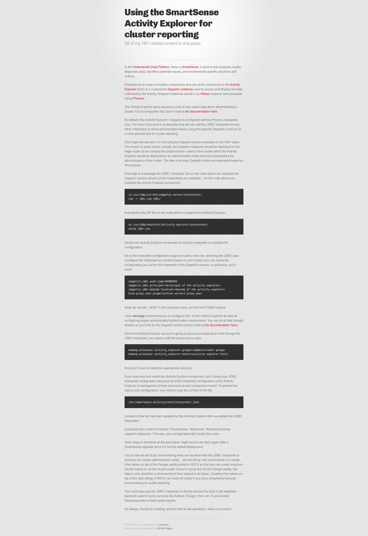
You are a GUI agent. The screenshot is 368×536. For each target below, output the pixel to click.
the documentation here (201, 111)
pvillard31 (164, 524)
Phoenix (138, 98)
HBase (205, 93)
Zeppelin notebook (180, 89)
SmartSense (190, 67)
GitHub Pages (164, 528)
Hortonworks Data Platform (151, 67)
